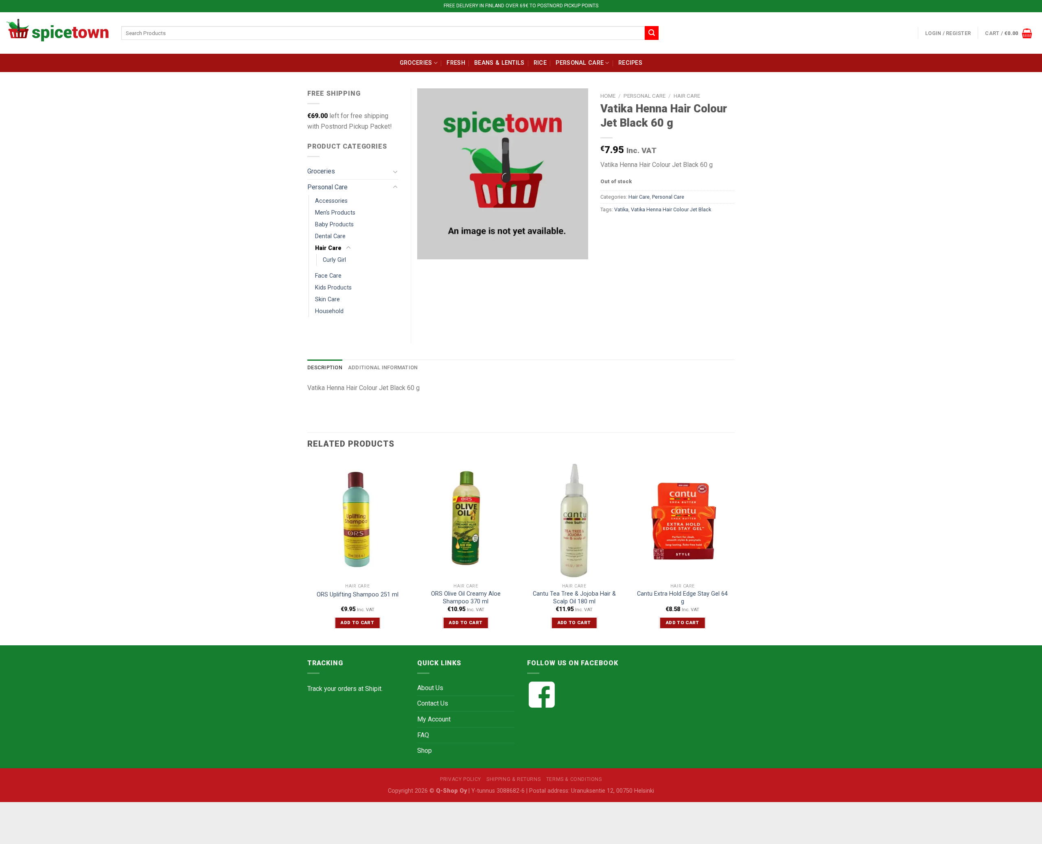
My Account (434, 719)
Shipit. (374, 689)
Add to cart (357, 622)
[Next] (732, 551)
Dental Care (330, 236)
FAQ (423, 735)
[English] (890, 31)
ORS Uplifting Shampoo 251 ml (357, 594)
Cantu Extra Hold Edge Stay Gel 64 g (682, 597)
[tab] (324, 368)
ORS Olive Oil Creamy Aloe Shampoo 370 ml (466, 597)
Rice (540, 62)
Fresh (456, 62)
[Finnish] (900, 31)
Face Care (328, 275)
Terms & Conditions (574, 779)
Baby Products (334, 224)
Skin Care (327, 299)
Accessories (331, 200)
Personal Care (580, 62)
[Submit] (652, 33)
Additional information (383, 367)
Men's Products (335, 212)
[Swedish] (910, 31)
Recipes (630, 62)
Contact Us (432, 703)
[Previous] (308, 551)
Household (329, 311)
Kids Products (333, 287)
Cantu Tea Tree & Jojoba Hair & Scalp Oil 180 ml (574, 597)
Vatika (621, 209)
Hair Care (687, 95)
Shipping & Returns (513, 779)
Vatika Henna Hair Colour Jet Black (671, 209)
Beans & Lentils (499, 62)
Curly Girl (334, 259)
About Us (430, 688)
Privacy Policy (460, 779)
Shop (424, 750)
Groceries (416, 62)
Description (324, 367)
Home (607, 95)
